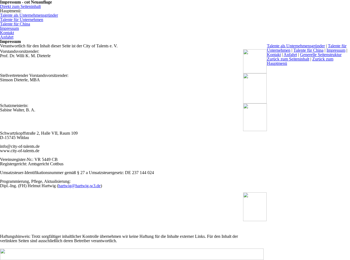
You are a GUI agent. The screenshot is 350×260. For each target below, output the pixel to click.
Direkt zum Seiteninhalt (20, 6)
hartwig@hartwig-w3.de (79, 185)
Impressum (335, 50)
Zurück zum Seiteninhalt (288, 59)
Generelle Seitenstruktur (321, 54)
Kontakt (274, 54)
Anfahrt (290, 54)
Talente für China (308, 50)
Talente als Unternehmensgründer (296, 46)
